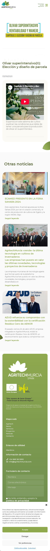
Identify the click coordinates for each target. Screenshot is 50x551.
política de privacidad (17, 501)
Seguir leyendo (12, 218)
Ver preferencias (25, 543)
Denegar (25, 536)
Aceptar (25, 530)
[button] (46, 505)
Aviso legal (32, 548)
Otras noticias (18, 163)
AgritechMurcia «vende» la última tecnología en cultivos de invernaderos (25, 258)
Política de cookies (20, 548)
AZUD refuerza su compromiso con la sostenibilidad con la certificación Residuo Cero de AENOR (25, 320)
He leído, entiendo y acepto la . (21, 499)
